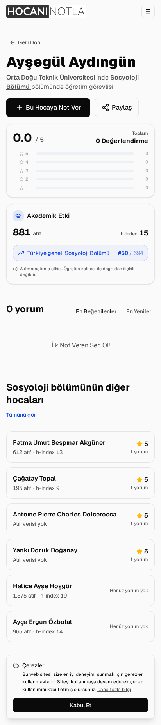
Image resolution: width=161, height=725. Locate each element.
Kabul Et (80, 705)
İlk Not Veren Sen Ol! (81, 345)
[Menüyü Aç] (148, 11)
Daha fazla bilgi (114, 689)
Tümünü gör (21, 414)
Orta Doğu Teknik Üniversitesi (51, 77)
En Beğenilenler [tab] (96, 311)
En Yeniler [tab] (139, 311)
